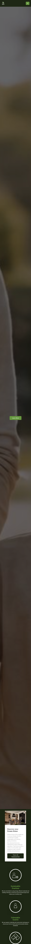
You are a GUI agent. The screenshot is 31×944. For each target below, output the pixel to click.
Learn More (15, 422)
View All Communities (15, 856)
